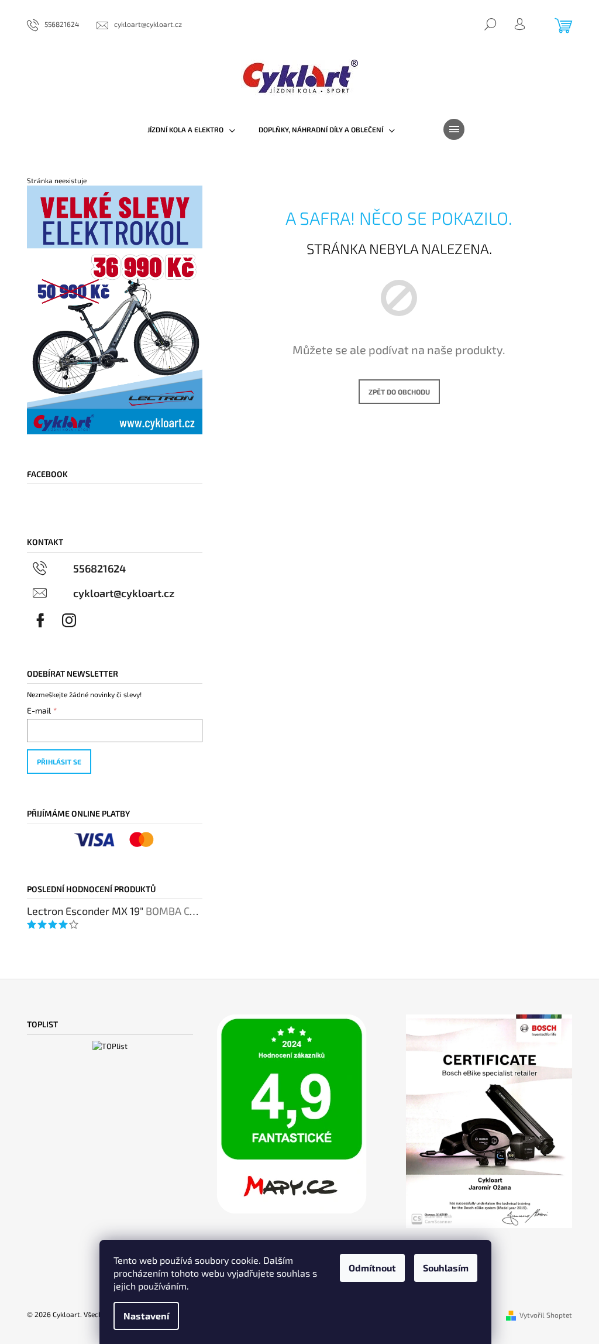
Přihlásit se (59, 761)
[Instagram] (69, 620)
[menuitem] (191, 129)
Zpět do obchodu (399, 392)
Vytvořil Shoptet (545, 1315)
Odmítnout (372, 1267)
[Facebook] (40, 620)
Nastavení (146, 1315)
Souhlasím (446, 1267)
